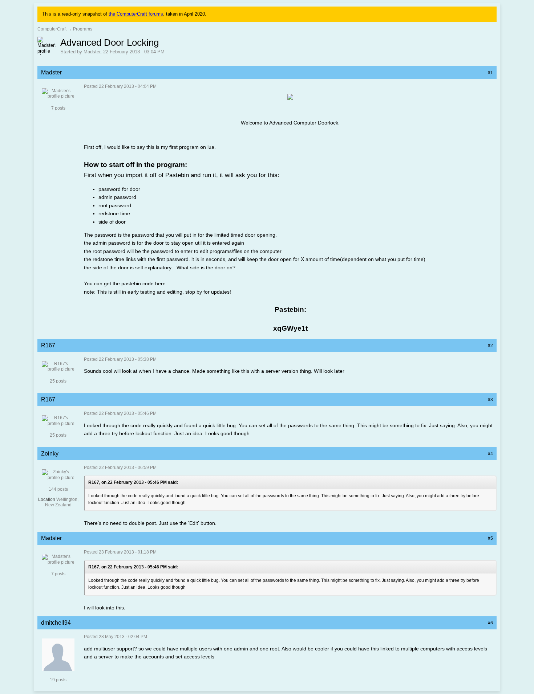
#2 (490, 345)
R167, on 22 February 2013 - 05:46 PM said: (133, 482)
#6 (490, 622)
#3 (490, 399)
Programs (82, 29)
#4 (490, 453)
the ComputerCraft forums (136, 14)
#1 (490, 72)
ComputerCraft (51, 29)
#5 (490, 538)
